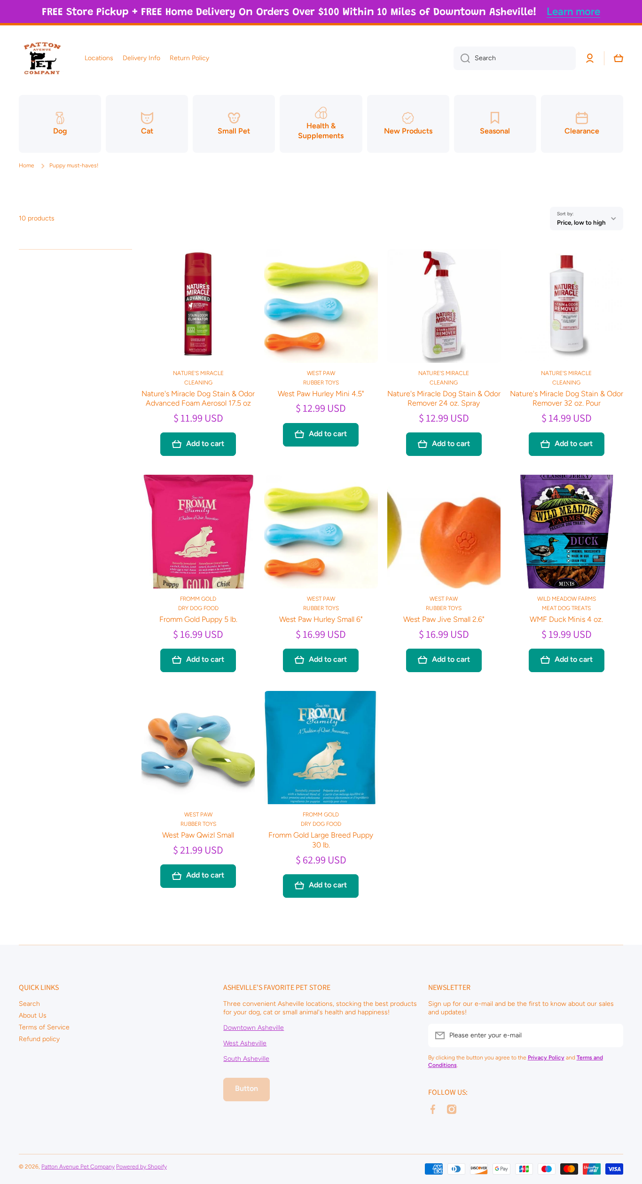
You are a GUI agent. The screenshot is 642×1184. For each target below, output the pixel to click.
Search (29, 1004)
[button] (618, 58)
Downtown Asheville (253, 1028)
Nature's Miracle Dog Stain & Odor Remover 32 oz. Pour (566, 398)
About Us (33, 1015)
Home (26, 165)
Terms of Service (44, 1027)
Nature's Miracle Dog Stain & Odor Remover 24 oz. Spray (444, 398)
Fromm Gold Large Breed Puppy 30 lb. (320, 840)
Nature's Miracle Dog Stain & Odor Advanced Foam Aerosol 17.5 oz (198, 398)
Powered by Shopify (141, 1166)
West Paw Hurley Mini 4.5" (321, 393)
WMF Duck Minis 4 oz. (566, 619)
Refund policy (39, 1039)
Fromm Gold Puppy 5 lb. (198, 619)
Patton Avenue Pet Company (78, 1166)
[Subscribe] (611, 1035)
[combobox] (515, 58)
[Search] (462, 58)
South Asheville (246, 1059)
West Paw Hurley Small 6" (321, 619)
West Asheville (244, 1043)
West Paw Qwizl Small (198, 835)
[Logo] (42, 58)
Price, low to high (581, 222)
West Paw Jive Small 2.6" (444, 619)
